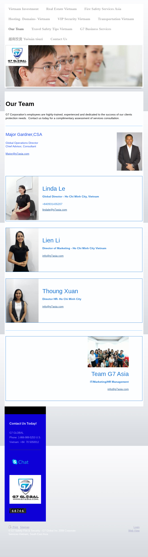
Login (137, 527)
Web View (134, 530)
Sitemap (24, 527)
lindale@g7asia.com (54, 209)
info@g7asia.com (53, 255)
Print (15, 527)
